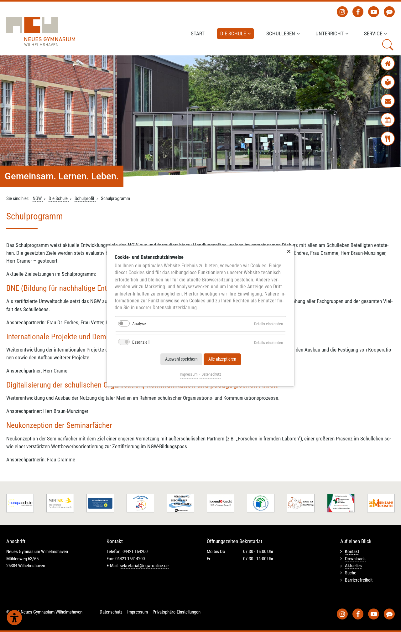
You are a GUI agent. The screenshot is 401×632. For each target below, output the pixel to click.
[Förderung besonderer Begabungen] (180, 503)
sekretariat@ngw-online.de (144, 565)
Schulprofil (84, 198)
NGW (37, 198)
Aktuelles (353, 565)
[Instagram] (342, 11)
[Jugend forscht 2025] (220, 503)
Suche (350, 573)
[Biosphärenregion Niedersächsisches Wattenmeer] (100, 503)
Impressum (189, 374)
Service (373, 33)
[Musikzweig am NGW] (301, 503)
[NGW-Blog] (389, 11)
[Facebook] (357, 11)
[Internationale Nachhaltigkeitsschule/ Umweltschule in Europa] (260, 503)
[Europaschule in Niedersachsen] (20, 503)
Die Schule (233, 33)
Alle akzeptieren (222, 359)
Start (198, 33)
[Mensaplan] (388, 138)
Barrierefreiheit (358, 580)
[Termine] (388, 120)
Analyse (139, 323)
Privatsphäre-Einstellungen (176, 612)
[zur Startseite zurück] (388, 63)
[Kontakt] (388, 101)
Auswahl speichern (181, 359)
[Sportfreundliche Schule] (140, 503)
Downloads (355, 559)
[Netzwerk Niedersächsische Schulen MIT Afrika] (341, 503)
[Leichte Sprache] (388, 82)
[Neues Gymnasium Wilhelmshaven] (40, 31)
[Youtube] (373, 11)
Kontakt (352, 551)
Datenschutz (211, 374)
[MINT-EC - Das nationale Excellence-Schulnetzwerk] (60, 503)
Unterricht (329, 33)
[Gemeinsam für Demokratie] (381, 503)
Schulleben (280, 33)
